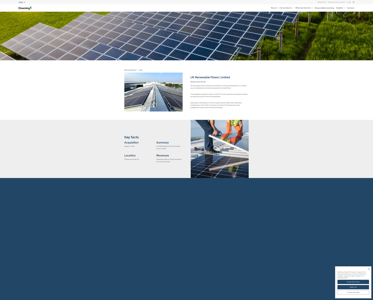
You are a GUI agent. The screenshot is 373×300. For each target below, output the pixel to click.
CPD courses (174, 218)
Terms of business (203, 255)
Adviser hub (174, 206)
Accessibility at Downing (205, 202)
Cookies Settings (353, 292)
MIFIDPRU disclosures (204, 236)
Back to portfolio (130, 70)
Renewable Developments (178, 237)
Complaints (201, 214)
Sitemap (199, 247)
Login (349, 2)
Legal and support (206, 198)
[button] (22, 2)
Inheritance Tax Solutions (150, 202)
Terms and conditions (204, 251)
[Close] (369, 269)
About (126, 206)
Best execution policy (204, 210)
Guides (172, 222)
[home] (25, 8)
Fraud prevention (202, 222)
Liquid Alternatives (148, 210)
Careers (127, 218)
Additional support (203, 206)
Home (126, 202)
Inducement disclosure (204, 226)
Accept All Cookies (353, 282)
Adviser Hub (322, 2)
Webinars (173, 214)
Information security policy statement (206, 231)
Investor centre (175, 259)
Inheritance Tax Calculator (178, 210)
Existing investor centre (336, 2)
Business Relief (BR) (176, 202)
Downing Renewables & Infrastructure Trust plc (150, 215)
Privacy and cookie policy (205, 243)
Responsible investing (324, 8)
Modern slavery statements (206, 240)
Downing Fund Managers (150, 206)
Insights (127, 214)
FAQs (199, 218)
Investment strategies (177, 233)
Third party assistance (204, 259)
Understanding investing (205, 263)
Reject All (353, 287)
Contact (350, 8)
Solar (141, 70)
